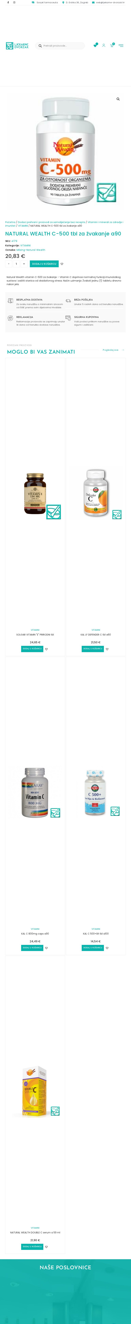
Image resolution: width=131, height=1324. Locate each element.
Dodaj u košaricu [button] (32, 649)
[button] (121, 46)
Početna (10, 222)
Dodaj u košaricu (44, 264)
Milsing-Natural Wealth (31, 250)
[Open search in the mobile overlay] (59, 45)
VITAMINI (23, 225)
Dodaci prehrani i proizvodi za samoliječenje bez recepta (51, 222)
